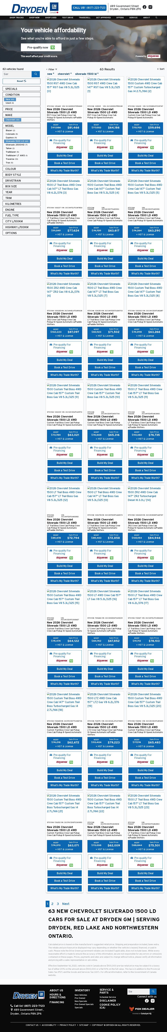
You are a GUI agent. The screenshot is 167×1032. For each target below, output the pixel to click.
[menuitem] (22, 99)
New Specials (81, 1001)
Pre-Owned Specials (84, 1004)
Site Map (84, 1025)
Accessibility (49, 1025)
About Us (56, 990)
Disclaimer (108, 1000)
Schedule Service (108, 997)
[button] (16, 18)
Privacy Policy (68, 1025)
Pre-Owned (80, 998)
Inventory (82, 990)
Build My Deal (65, 155)
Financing (57, 1002)
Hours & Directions (58, 996)
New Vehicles (81, 995)
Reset (20, 81)
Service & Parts (107, 991)
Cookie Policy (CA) (110, 1006)
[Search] (36, 74)
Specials (79, 1008)
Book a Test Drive (64, 163)
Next (65, 904)
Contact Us (32, 1025)
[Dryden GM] (35, 7)
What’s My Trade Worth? (64, 170)
